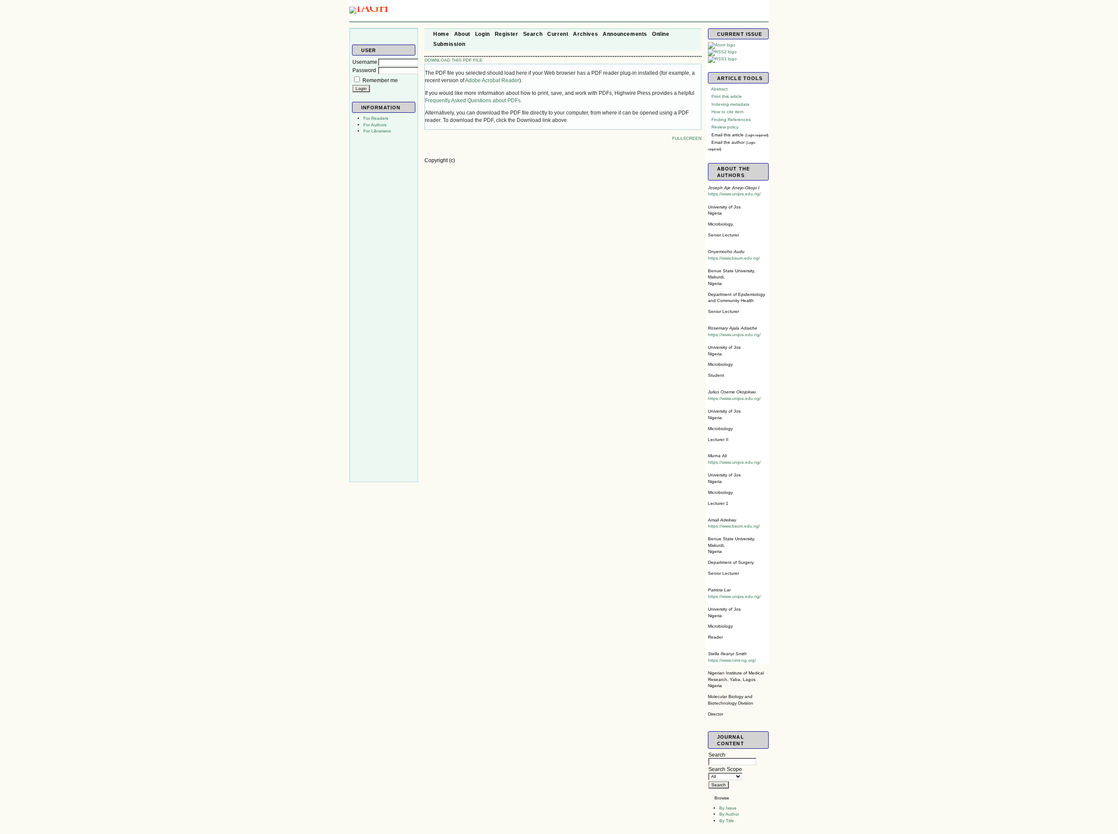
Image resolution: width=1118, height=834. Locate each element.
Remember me (380, 80)
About (462, 34)
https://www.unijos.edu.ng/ (734, 193)
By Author (729, 814)
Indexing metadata (730, 104)
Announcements (625, 34)
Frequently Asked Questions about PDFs (473, 100)
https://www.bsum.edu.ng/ (734, 258)
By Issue (728, 808)
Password (364, 70)
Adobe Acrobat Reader (492, 80)
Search (716, 755)
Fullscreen (686, 138)
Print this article (726, 96)
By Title (726, 820)
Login (482, 34)
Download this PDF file (453, 60)
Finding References (731, 119)
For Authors (374, 124)
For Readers (375, 118)
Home (441, 34)
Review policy (724, 127)
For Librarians (377, 131)
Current (557, 34)
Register (506, 34)
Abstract (719, 89)
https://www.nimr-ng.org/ (732, 660)
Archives (585, 34)
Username (364, 62)
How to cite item (727, 111)
